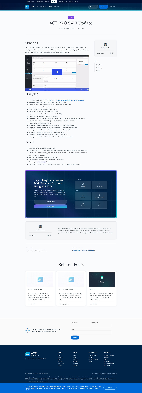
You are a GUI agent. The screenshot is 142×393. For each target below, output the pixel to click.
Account (112, 6)
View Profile (100, 53)
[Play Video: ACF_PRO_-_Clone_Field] (57, 72)
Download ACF (93, 355)
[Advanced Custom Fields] (27, 7)
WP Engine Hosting (109, 355)
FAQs (74, 357)
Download (93, 7)
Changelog (99, 68)
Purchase (103, 7)
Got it (110, 387)
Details (98, 71)
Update (44, 250)
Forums (75, 359)
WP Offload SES (108, 365)
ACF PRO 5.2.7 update (35, 289)
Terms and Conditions (109, 374)
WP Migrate (107, 361)
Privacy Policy (96, 374)
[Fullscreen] (87, 89)
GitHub (90, 357)
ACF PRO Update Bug (88, 250)
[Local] (47, 1)
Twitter (90, 361)
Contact (75, 361)
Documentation (41, 6)
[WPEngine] (31, 1)
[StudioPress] (69, 1)
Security (75, 365)
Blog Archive (76, 250)
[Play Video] (27, 89)
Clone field (98, 65)
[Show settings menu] (84, 89)
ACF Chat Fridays (93, 359)
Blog (50, 6)
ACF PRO (30, 250)
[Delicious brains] (77, 1)
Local (105, 359)
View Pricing (50, 206)
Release (71, 17)
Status (60, 365)
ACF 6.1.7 (93, 289)
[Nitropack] (61, 1)
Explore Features (50, 201)
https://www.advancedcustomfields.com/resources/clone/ (66, 100)
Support (56, 6)
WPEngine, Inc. (33, 373)
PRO (33, 6)
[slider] (56, 89)
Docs (74, 355)
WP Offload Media (109, 363)
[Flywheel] (40, 1)
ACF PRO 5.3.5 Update (66, 289)
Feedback (75, 363)
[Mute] (81, 89)
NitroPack (106, 357)
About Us (60, 357)
